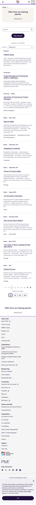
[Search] (32, 29)
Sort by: (4, 47)
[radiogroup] (18, 295)
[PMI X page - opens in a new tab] (6, 470)
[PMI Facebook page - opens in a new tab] (2, 470)
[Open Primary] (2, 2)
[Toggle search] (33, 2)
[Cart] (29, 2)
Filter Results (18, 36)
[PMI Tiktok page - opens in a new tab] (20, 470)
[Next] (27, 287)
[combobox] (16, 29)
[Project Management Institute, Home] (18, 2)
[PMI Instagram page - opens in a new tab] (9, 470)
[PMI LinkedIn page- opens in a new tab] (17, 470)
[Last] (30, 287)
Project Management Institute (7, 454)
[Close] (33, 481)
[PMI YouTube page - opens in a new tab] (13, 470)
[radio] (10, 295)
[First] (5, 287)
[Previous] (8, 287)
